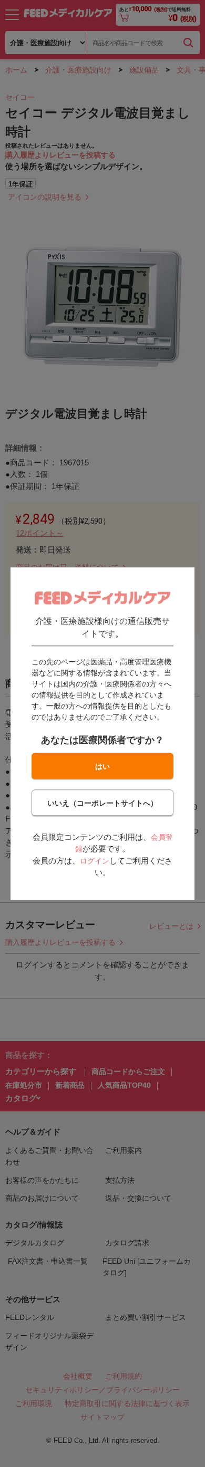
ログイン (94, 861)
